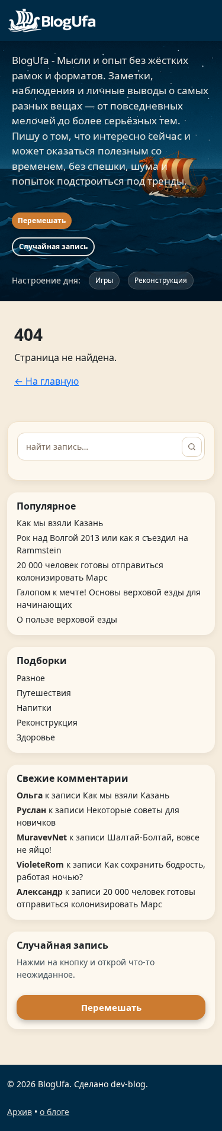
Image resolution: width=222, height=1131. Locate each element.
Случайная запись (53, 246)
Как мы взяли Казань (60, 523)
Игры (104, 280)
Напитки (34, 707)
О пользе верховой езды (67, 619)
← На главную (46, 381)
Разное (31, 678)
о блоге (54, 1111)
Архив (19, 1111)
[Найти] (192, 447)
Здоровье (36, 737)
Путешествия (44, 692)
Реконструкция (160, 280)
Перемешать (42, 220)
